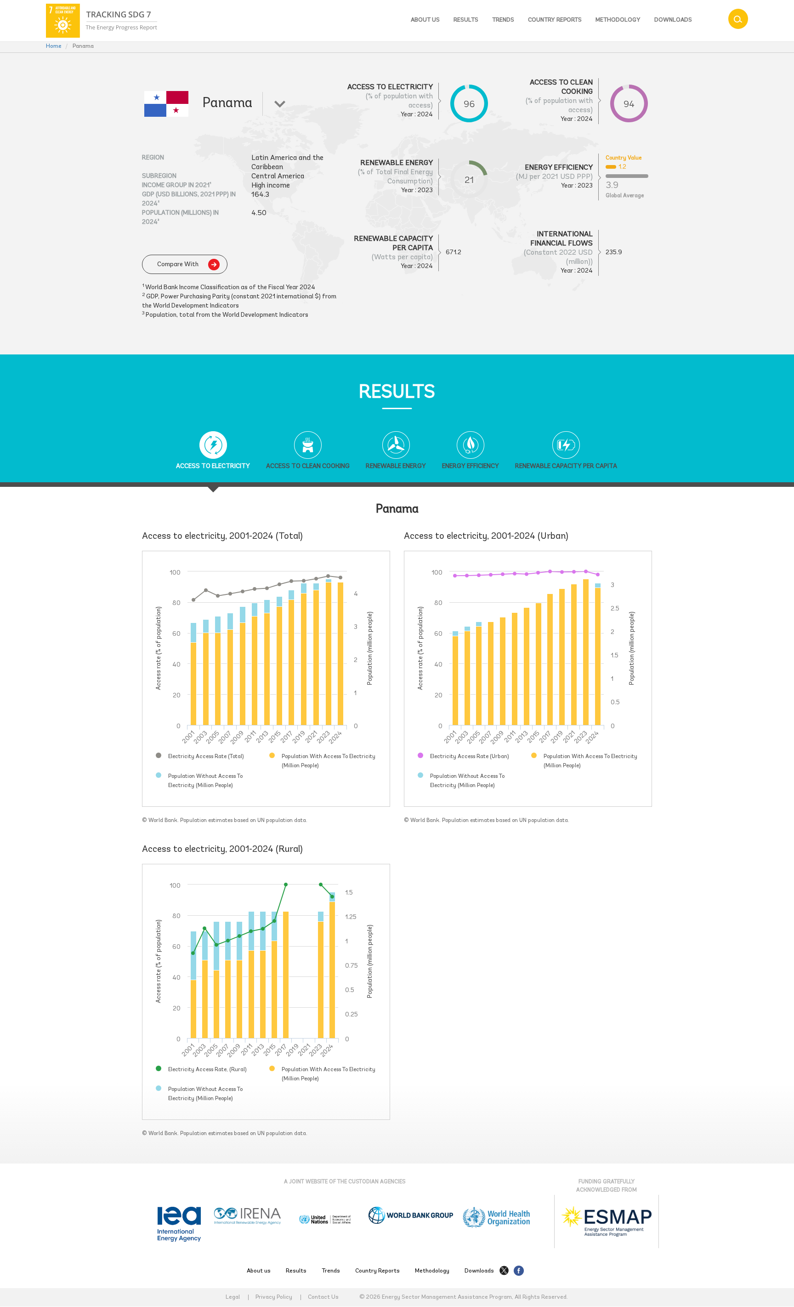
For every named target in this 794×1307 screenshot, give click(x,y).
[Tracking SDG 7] (101, 21)
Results (466, 20)
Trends (503, 20)
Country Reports (555, 20)
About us (425, 20)
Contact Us (323, 1297)
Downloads (673, 20)
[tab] (213, 457)
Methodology (618, 20)
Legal (233, 1297)
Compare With (177, 264)
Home (54, 46)
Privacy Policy (273, 1297)
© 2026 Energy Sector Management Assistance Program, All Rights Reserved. (463, 1297)
